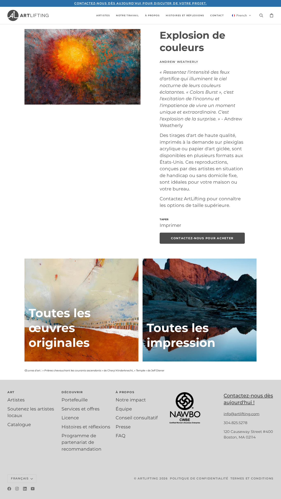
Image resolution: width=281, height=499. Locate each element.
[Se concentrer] (82, 67)
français (20, 478)
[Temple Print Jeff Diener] (200, 310)
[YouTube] (33, 489)
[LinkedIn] (25, 489)
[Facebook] (9, 489)
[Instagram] (17, 489)
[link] (202, 238)
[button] (103, 15)
